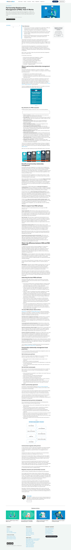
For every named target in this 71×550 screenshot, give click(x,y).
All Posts (29, 501)
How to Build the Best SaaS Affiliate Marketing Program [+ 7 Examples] (27, 521)
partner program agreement (43, 386)
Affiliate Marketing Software (11, 537)
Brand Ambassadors (48, 532)
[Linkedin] (8, 543)
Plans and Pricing (9, 531)
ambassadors (29, 84)
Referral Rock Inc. (15, 545)
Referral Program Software (11, 536)
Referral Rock (24, 311)
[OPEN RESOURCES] (44, 1)
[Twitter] (10, 543)
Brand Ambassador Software (11, 538)
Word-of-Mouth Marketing (49, 528)
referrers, (23, 84)
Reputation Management (30, 532)
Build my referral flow (58, 35)
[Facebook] (12, 543)
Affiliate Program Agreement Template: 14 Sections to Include (58, 521)
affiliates (48, 83)
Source (36, 105)
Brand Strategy (28, 535)
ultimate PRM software (36, 311)
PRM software (24, 146)
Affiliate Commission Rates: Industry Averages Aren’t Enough (42, 521)
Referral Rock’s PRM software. (30, 345)
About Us (8, 528)
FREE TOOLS (28, 537)
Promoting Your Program (49, 531)
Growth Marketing (29, 531)
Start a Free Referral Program (11, 532)
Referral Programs (29, 528)
